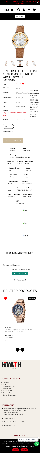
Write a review (20, 274)
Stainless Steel (20, 98)
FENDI (18, 103)
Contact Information (9, 395)
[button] (22, 350)
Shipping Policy (8, 393)
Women (18, 88)
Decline (24, 450)
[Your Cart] (29, 10)
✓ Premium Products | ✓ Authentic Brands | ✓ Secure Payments (20, 2)
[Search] (18, 10)
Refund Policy (7, 391)
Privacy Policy (7, 388)
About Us (6, 382)
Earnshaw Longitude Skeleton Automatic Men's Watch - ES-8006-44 (18, 331)
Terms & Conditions (9, 386)
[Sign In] (24, 10)
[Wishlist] (34, 10)
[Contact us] (36, 443)
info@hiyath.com (9, 425)
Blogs (4, 384)
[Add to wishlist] (30, 310)
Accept (15, 450)
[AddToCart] (35, 306)
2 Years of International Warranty (26, 93)
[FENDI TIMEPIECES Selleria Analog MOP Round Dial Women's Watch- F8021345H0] (20, 42)
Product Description (13, 141)
